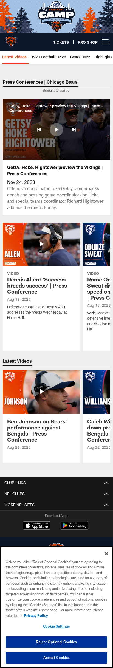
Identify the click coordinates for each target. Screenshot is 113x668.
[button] (39, 129)
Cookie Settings (56, 626)
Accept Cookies (56, 657)
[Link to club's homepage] (11, 39)
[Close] (106, 554)
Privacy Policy (36, 615)
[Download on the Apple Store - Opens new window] (37, 526)
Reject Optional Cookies (56, 642)
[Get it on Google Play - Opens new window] (74, 528)
